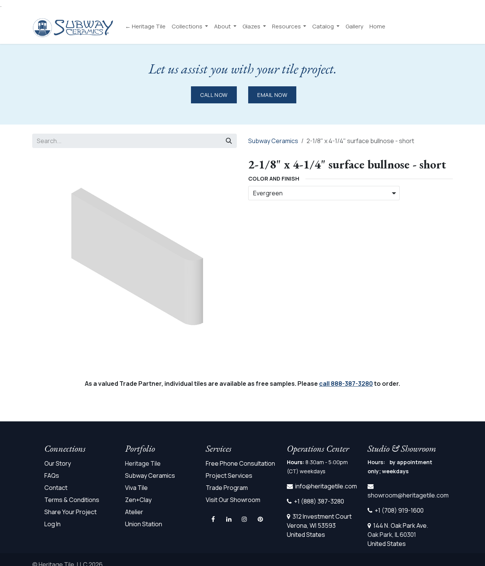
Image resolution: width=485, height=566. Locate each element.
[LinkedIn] (229, 519)
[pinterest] (260, 519)
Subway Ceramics (273, 141)
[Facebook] (213, 519)
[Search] (229, 141)
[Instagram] (244, 519)
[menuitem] (145, 26)
